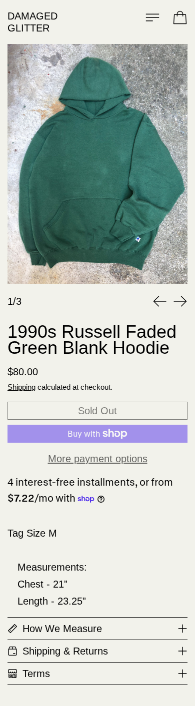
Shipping (22, 387)
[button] (98, 164)
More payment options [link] (98, 458)
